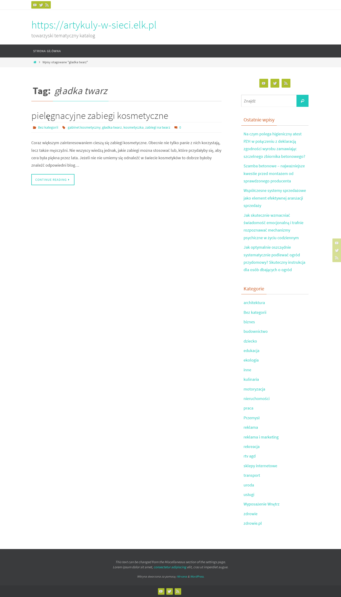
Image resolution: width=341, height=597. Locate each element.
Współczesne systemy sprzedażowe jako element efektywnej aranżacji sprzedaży (275, 198)
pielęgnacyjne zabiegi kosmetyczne (99, 115)
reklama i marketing (261, 437)
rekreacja (252, 446)
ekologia (251, 360)
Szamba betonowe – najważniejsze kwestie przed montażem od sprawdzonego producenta (274, 173)
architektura (254, 302)
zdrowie (250, 513)
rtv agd (250, 456)
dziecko (250, 341)
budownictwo (256, 331)
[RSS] (47, 5)
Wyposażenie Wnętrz (262, 504)
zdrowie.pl (253, 523)
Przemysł (252, 417)
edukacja (251, 350)
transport (252, 475)
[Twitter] (41, 5)
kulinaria (251, 379)
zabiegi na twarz (157, 127)
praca (248, 408)
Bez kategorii (48, 127)
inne (247, 369)
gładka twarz (112, 127)
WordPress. (197, 576)
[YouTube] (35, 5)
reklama (251, 427)
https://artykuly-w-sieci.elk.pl (94, 25)
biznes (249, 321)
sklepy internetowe (260, 465)
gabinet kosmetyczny (84, 127)
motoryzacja (254, 389)
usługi (249, 494)
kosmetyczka (133, 127)
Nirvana (182, 576)
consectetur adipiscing (170, 567)
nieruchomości (257, 398)
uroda (249, 485)
